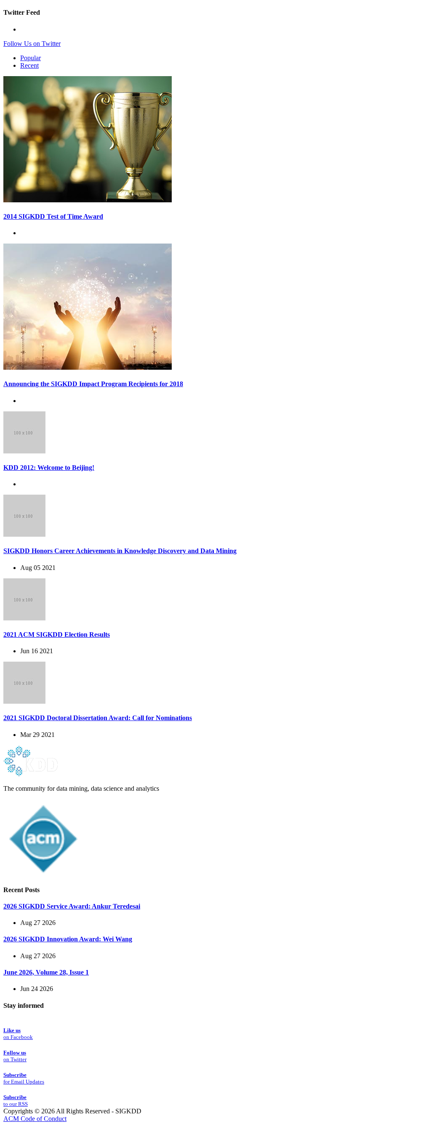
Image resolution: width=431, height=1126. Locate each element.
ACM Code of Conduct (35, 1118)
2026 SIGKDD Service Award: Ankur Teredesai (71, 906)
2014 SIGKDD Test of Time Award (53, 216)
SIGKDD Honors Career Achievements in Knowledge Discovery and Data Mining (120, 550)
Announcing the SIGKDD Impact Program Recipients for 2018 (93, 383)
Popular (30, 57)
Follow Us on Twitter (32, 43)
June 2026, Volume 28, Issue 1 (46, 972)
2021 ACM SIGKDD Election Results (56, 634)
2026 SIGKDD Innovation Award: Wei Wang (67, 939)
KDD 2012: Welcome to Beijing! (48, 467)
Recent (29, 65)
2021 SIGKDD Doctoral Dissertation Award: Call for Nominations (97, 717)
